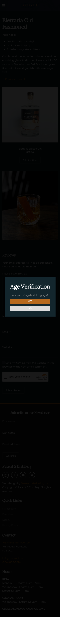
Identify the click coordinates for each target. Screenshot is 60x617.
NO (30, 308)
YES (30, 301)
